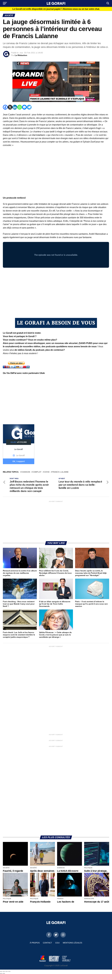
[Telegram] (29, 107)
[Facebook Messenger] (24, 107)
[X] (10, 107)
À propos (35, 943)
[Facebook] (5, 107)
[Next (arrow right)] (4, 973)
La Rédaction (21, 55)
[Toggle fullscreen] (6, 971)
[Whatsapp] (19, 107)
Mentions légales (72, 943)
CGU (57, 943)
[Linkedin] (14, 107)
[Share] (4, 971)
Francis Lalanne (60, 472)
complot (37, 472)
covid (46, 472)
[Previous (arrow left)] (1, 973)
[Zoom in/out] (9, 971)
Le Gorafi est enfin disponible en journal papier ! (56, 9)
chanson (25, 472)
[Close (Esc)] (1, 971)
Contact (47, 943)
